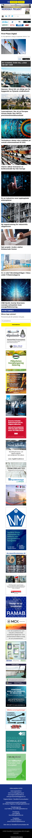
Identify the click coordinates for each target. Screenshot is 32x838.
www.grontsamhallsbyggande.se (16, 796)
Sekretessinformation (17, 837)
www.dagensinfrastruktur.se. (16, 794)
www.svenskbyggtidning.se (16, 793)
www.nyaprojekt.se (16, 791)
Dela (19, 59)
